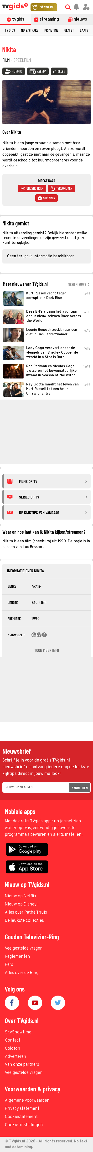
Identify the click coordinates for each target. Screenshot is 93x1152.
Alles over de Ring (22, 973)
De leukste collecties (24, 920)
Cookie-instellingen (24, 1125)
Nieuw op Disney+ (22, 904)
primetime (51, 30)
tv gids (10, 30)
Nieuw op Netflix (20, 896)
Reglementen (17, 956)
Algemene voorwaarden (27, 1100)
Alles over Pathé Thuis (26, 912)
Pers (9, 965)
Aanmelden (80, 787)
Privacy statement (22, 1109)
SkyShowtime (18, 1032)
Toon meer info (46, 650)
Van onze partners (22, 1064)
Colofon (12, 1048)
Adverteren (15, 1057)
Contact (12, 1040)
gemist (69, 30)
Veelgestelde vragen (24, 948)
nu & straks (29, 30)
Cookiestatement (21, 1117)
